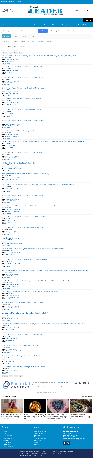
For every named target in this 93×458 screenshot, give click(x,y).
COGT (14, 124)
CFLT (18, 253)
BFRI (7, 70)
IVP (13, 115)
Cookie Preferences (38, 455)
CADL (17, 156)
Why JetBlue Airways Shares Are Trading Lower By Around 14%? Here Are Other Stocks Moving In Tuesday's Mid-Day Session (43, 324)
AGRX (7, 220)
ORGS (12, 329)
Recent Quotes (55, 31)
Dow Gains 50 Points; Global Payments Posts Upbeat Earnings (22, 302)
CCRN (14, 263)
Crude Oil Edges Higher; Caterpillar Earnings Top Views (20, 345)
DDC (12, 190)
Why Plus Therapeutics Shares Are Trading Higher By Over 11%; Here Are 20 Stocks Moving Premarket (36, 281)
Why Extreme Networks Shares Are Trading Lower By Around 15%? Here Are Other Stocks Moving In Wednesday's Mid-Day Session (45, 270)
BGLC (7, 177)
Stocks (16, 36)
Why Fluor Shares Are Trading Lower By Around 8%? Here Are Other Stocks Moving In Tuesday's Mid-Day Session (39, 56)
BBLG (11, 220)
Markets (6, 36)
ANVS (14, 328)
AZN (11, 295)
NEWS (18, 177)
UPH (10, 233)
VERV (6, 340)
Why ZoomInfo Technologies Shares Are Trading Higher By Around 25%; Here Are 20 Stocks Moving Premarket (39, 184)
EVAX (17, 338)
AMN (7, 102)
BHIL (11, 188)
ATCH (11, 210)
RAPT (6, 72)
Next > (21, 53)
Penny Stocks (8, 179)
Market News (8, 93)
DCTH (7, 92)
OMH (13, 179)
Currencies (31, 41)
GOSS (14, 70)
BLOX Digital (63, 453)
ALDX (10, 274)
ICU (17, 70)
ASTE (16, 274)
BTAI (11, 124)
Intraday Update (9, 308)
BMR (11, 135)
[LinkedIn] (84, 385)
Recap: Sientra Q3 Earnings (11, 238)
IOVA (18, 81)
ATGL (7, 295)
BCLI (7, 285)
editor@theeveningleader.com (76, 439)
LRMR (6, 126)
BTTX (10, 70)
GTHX (9, 147)
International (40, 41)
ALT (7, 145)
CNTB (10, 81)
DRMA (9, 361)
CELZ (17, 360)
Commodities (19, 168)
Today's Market (9, 297)
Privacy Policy (58, 386)
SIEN (16, 222)
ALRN (7, 263)
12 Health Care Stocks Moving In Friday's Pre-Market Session (22, 99)
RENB (10, 158)
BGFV (11, 285)
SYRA (16, 115)
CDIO (14, 102)
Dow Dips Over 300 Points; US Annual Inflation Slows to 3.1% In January (25, 174)
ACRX (7, 231)
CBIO (14, 370)
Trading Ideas (8, 168)
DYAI (11, 92)
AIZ (7, 274)
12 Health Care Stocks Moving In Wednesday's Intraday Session (23, 120)
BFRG (15, 220)
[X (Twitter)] (76, 385)
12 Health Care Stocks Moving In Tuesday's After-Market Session (23, 217)
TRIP (6, 190)
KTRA (12, 276)
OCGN (6, 83)
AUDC (11, 253)
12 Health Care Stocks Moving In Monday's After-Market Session (23, 88)
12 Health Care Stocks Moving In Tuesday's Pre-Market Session (23, 77)
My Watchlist (71, 31)
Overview (15, 41)
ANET (10, 145)
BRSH (18, 285)
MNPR (12, 72)
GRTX (14, 306)
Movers (12, 104)
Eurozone (7, 136)
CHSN (17, 188)
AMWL (11, 113)
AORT (11, 102)
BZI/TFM (14, 158)
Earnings (18, 179)
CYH (10, 265)
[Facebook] (80, 385)
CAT (7, 349)
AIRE (7, 328)
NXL (17, 93)
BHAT (14, 285)
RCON (18, 297)
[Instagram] (89, 385)
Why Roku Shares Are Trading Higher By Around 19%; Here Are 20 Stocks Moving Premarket (32, 249)
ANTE (11, 60)
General (10, 318)
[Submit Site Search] (87, 10)
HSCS (19, 231)
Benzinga (7, 63)
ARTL (11, 263)
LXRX (6, 286)
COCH (15, 231)
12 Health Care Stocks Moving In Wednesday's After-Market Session (24, 259)
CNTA (11, 231)
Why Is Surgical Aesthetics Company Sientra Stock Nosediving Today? (25, 313)
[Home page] (45, 10)
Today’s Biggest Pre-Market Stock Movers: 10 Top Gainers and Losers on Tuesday (29, 206)
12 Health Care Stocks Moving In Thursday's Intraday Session (22, 109)
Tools (32, 36)
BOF (12, 147)
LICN (12, 61)
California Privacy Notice (25, 455)
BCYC (7, 156)
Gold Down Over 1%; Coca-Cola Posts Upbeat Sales (18, 163)
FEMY (14, 92)
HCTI (18, 102)
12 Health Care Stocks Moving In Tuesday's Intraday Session (22, 67)
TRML (13, 361)
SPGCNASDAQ (8, 211)
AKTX (7, 370)
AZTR (7, 124)
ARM (14, 60)
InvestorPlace (8, 213)
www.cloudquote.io (62, 382)
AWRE (15, 253)
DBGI (14, 135)
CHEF (8, 276)
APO (13, 274)
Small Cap (12, 254)
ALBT (7, 253)
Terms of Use (34, 453)
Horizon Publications (34, 451)
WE (5, 276)
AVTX (14, 360)
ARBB (14, 145)
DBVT (14, 81)
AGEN (7, 113)
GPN (11, 306)
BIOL (7, 135)
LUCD (13, 93)
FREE (17, 135)
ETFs (24, 36)
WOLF (15, 308)
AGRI (7, 60)
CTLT (18, 370)
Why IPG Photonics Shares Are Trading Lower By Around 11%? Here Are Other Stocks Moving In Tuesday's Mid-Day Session (43, 142)
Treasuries (50, 41)
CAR (6, 147)
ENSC (11, 199)
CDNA (18, 263)
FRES (15, 113)
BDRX (7, 199)
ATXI (17, 328)
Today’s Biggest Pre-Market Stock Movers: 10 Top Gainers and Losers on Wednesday (30, 292)
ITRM (18, 199)
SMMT (6, 61)
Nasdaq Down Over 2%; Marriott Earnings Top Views (19, 131)
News (23, 41)
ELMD (18, 124)
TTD (10, 61)
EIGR (14, 338)
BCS (17, 60)
